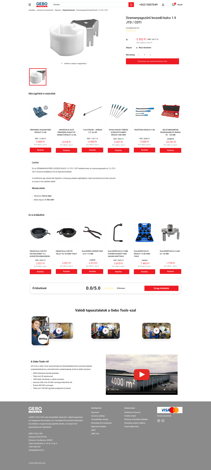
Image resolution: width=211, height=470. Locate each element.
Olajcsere (58, 10)
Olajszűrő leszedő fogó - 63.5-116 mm (92, 252)
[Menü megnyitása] (30, 4)
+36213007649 (148, 4)
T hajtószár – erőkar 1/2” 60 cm (92, 131)
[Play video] (59, 331)
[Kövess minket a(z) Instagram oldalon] (162, 420)
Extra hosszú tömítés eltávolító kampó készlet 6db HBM (118, 132)
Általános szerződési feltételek (136, 419)
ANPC (93, 430)
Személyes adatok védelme (134, 423)
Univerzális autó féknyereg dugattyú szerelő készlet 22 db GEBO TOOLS (66, 133)
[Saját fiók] (163, 4)
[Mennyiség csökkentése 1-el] (138, 55)
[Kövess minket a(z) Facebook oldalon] (158, 420)
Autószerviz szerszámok (44, 10)
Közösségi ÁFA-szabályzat (101, 423)
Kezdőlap (32, 10)
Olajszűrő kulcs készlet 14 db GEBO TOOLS (142, 253)
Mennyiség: (130, 55)
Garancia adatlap (98, 416)
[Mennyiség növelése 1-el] (150, 55)
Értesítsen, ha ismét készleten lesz (152, 61)
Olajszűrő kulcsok (68, 10)
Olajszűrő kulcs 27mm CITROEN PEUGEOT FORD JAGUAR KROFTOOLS (118, 253)
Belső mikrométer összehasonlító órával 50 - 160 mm (170, 132)
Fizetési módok (130, 416)
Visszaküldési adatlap (99, 419)
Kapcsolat (95, 412)
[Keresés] (131, 4)
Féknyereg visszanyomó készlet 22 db (40, 131)
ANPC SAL (95, 434)
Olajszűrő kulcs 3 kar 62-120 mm (170, 252)
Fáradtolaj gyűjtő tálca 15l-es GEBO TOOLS (66, 252)
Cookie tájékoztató (131, 426)
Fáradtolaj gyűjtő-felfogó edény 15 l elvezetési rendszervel (40, 253)
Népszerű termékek (98, 426)
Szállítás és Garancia (132, 412)
